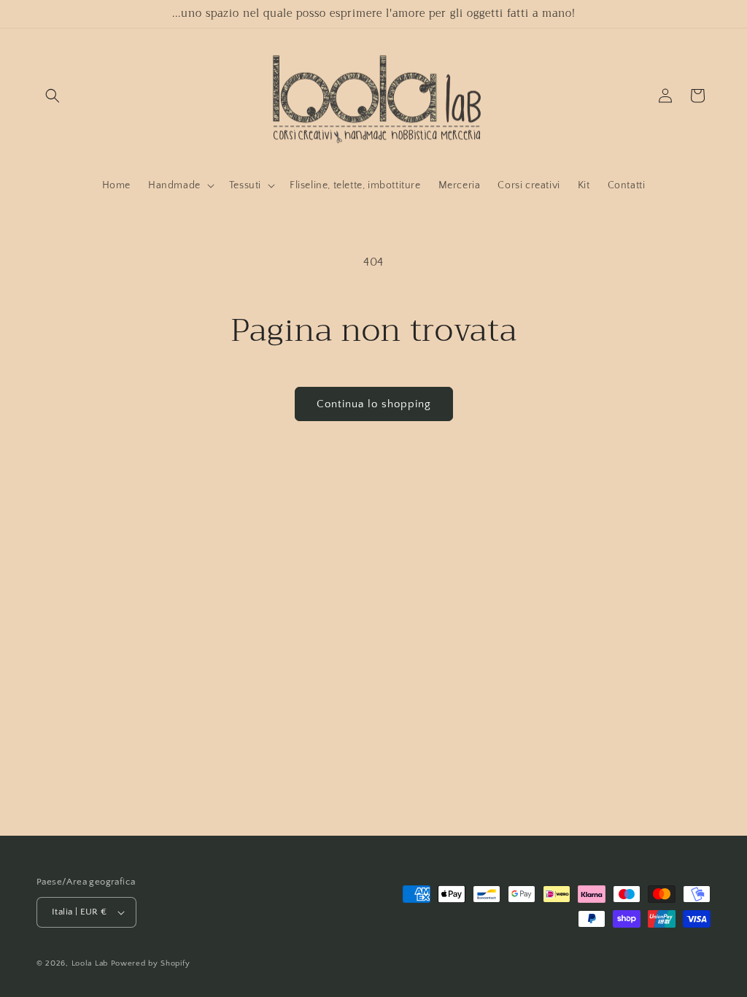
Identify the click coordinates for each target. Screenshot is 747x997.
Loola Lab (89, 963)
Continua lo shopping (374, 404)
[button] (52, 96)
